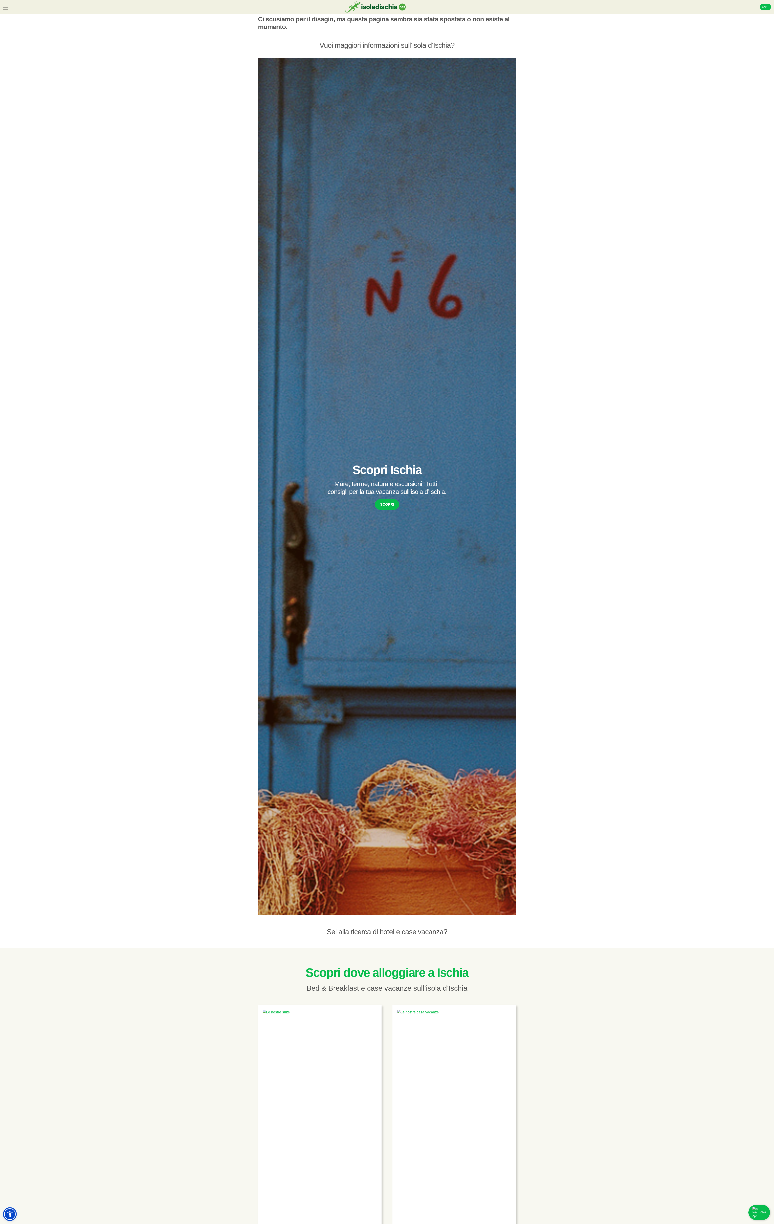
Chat (765, 6)
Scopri (387, 504)
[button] (10, 1214)
